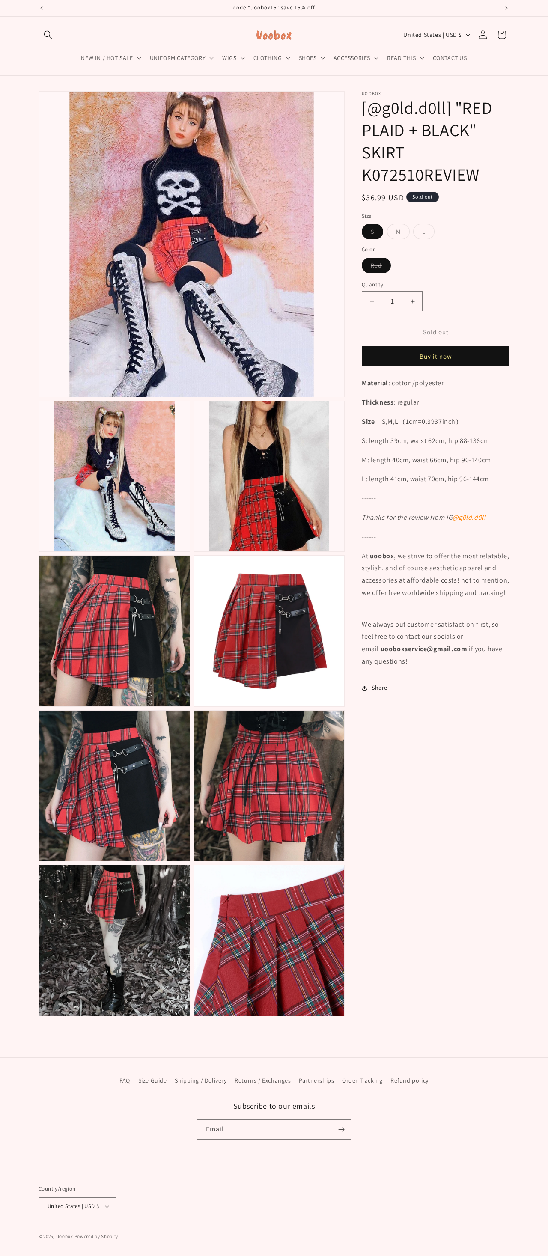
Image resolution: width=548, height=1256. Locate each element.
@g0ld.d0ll (469, 517)
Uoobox (64, 1236)
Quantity (372, 284)
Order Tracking (362, 1080)
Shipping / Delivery (200, 1080)
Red (381, 267)
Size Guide (152, 1080)
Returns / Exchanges (263, 1080)
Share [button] (379, 687)
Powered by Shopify (96, 1236)
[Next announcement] (506, 8)
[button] (48, 34)
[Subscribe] (341, 1129)
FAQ (124, 1080)
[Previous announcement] (41, 8)
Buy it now (436, 356)
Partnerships (316, 1080)
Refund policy (409, 1080)
